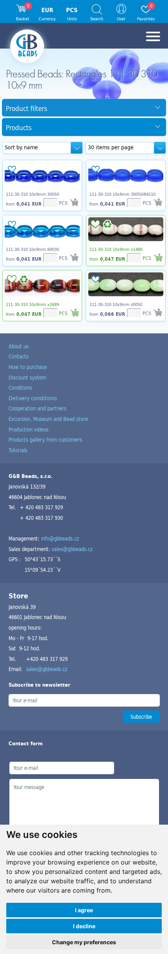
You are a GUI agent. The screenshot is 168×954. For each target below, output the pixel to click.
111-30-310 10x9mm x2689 (32, 304)
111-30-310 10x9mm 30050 (32, 194)
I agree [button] (84, 910)
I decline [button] (84, 926)
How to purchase (28, 367)
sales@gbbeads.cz (72, 549)
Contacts (19, 356)
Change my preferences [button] (84, 942)
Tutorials (18, 450)
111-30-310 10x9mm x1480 (116, 249)
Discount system (27, 377)
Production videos (28, 429)
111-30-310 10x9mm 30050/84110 (122, 194)
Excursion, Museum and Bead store (48, 419)
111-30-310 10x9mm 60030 (32, 249)
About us (19, 346)
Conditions (20, 387)
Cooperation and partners (37, 408)
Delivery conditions (33, 398)
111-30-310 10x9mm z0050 (115, 304)
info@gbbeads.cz (60, 538)
